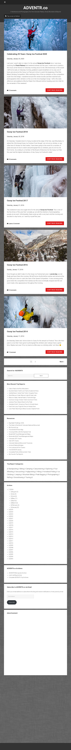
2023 (11, 514)
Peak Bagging (41, 474)
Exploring (49, 469)
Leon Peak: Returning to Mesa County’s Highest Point (24, 408)
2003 (11, 558)
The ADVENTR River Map (16, 429)
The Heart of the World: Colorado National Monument (24, 425)
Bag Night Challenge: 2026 (16, 423)
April (14, 500)
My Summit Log (13, 427)
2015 (11, 532)
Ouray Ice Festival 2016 (35, 245)
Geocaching (19, 472)
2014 (11, 534)
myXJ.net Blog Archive (15, 575)
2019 (11, 523)
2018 (11, 525)
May (14, 498)
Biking (22, 469)
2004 (11, 556)
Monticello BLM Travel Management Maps (21, 436)
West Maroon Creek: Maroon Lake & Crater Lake (22, 395)
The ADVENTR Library (15, 450)
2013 (11, 536)
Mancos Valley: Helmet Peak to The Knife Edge (22, 397)
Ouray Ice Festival (43, 63)
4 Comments (12, 159)
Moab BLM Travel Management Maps (20, 434)
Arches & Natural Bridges (16, 445)
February (15, 505)
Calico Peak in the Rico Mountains (19, 388)
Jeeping (18, 474)
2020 (11, 520)
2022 (11, 516)
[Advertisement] (35, 644)
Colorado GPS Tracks (15, 438)
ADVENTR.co (35, 7)
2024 (11, 512)
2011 (11, 541)
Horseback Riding (49, 472)
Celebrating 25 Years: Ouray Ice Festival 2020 (35, 35)
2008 (11, 547)
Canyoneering (39, 469)
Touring (28, 477)
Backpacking (13, 469)
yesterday (53, 274)
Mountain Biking (28, 474)
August (15, 491)
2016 (11, 529)
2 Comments (12, 90)
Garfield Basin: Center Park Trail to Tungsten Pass (23, 393)
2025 (11, 509)
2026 (11, 489)
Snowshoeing (19, 477)
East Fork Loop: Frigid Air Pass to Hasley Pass (22, 406)
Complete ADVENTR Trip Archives (18, 577)
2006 (11, 552)
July (14, 494)
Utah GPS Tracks (14, 441)
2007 (11, 550)
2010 (11, 543)
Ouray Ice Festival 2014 (35, 312)
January (15, 507)
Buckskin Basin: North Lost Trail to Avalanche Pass (24, 391)
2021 (11, 518)
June (14, 496)
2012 (11, 538)
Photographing (53, 474)
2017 (11, 527)
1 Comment (12, 352)
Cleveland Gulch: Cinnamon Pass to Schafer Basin (23, 404)
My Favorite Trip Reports (16, 454)
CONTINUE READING (55, 90)
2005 (11, 554)
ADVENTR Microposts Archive (17, 573)
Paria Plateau (20, 65)
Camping (29, 469)
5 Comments (12, 290)
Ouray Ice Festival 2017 (35, 181)
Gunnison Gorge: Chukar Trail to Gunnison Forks (23, 400)
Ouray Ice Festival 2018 (35, 112)
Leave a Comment (14, 223)
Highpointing (30, 472)
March (15, 503)
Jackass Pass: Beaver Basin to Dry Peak (20, 402)
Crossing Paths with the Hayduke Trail (20, 432)
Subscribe (12, 602)
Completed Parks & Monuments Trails (20, 452)
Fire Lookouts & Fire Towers (17, 447)
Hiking (39, 472)
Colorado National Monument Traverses (20, 443)
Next (61, 362)
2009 (11, 545)
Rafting (9, 477)
